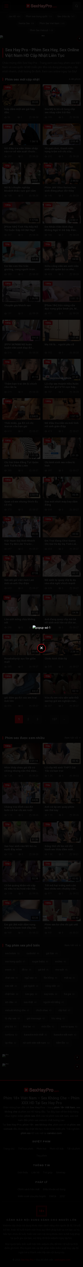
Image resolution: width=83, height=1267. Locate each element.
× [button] (41, 647)
